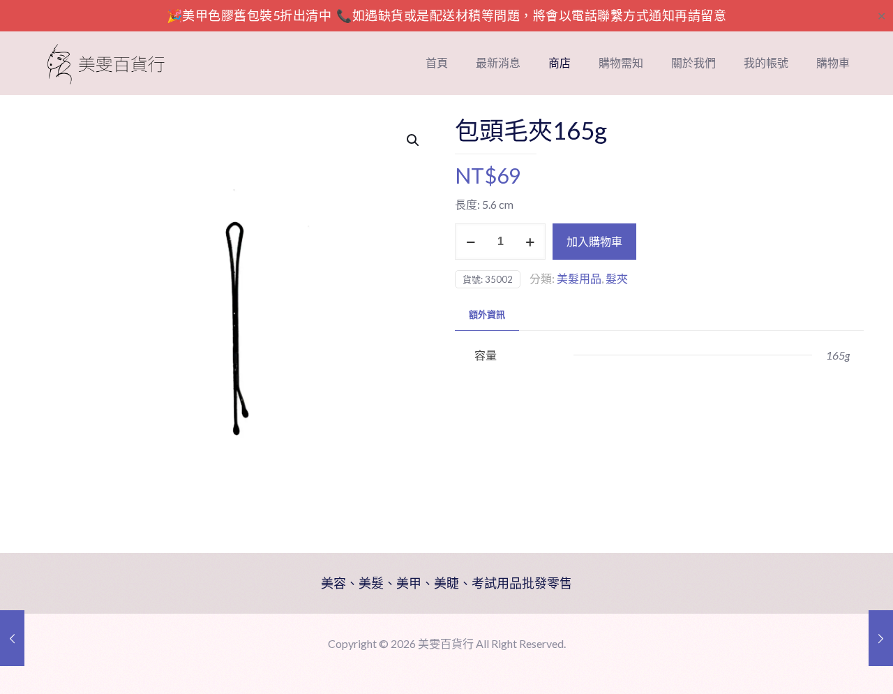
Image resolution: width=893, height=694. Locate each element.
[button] (414, 140)
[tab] (487, 314)
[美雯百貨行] (106, 62)
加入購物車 (594, 241)
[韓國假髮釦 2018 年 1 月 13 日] (12, 638)
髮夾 (617, 278)
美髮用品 (579, 278)
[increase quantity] (530, 241)
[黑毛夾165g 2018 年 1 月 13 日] (881, 638)
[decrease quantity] (470, 241)
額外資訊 (487, 314)
